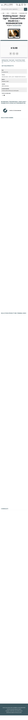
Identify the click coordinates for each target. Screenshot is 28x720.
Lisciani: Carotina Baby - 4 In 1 (14, 625)
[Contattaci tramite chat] (17, 5)
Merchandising (5, 86)
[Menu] (2, 5)
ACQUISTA (14, 148)
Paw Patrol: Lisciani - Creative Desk (14, 530)
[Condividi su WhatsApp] (17, 53)
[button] (25, 4)
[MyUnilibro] (19, 5)
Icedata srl (13, 712)
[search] (25, 9)
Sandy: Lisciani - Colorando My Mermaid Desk (14, 688)
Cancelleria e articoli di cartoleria (10, 90)
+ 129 (3, 95)
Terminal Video (5, 81)
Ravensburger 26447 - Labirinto (14, 656)
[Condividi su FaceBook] (10, 53)
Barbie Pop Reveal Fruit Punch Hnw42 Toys (14, 492)
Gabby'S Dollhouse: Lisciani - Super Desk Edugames (14, 593)
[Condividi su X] (14, 53)
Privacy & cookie (18, 712)
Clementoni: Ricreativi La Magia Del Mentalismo (14, 397)
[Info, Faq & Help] (22, 5)
